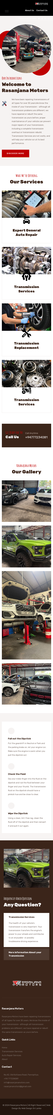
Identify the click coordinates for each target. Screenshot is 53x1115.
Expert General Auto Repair (27, 232)
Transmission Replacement (26, 345)
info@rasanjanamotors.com (17, 1082)
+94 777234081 (11, 1078)
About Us (29, 10)
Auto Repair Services (11, 1055)
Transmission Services (26, 289)
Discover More (15, 153)
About (5, 1059)
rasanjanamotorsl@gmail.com (17, 1086)
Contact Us (41, 10)
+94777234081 (36, 437)
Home (4, 1047)
